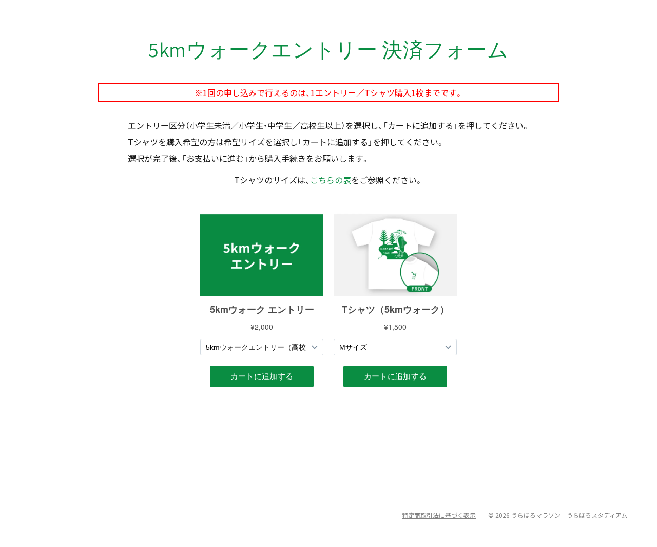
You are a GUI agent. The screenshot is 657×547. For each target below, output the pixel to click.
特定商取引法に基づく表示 (439, 515)
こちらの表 (330, 180)
